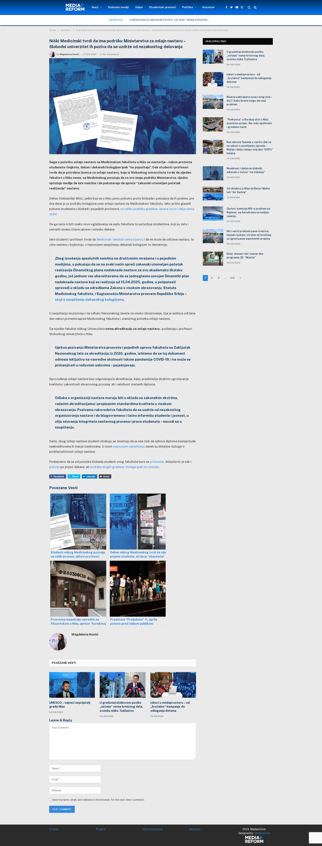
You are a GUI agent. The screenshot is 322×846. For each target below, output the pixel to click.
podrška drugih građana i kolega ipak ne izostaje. (125, 467)
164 (232, 278)
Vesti (94, 7)
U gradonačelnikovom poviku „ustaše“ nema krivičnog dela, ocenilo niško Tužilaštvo (171, 19)
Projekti (100, 829)
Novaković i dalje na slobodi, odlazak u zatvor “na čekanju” (246, 170)
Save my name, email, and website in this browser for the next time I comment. (98, 799)
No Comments (111, 54)
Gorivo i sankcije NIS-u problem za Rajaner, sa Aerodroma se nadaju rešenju (248, 212)
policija (54, 467)
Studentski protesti (162, 7)
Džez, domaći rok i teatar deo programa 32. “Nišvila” (245, 255)
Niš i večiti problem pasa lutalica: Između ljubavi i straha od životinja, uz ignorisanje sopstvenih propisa (249, 235)
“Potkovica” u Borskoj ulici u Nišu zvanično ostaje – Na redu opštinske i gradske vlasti (249, 123)
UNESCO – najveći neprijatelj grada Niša (69, 705)
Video (139, 7)
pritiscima (157, 462)
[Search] (255, 7)
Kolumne (208, 7)
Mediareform (262, 833)
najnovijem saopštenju (129, 446)
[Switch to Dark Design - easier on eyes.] (249, 7)
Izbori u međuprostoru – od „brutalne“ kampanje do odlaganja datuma (170, 707)
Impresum (195, 829)
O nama (53, 829)
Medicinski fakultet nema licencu (120, 239)
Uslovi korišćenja (152, 829)
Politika (187, 7)
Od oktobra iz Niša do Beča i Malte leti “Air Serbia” (248, 190)
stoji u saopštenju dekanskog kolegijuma (89, 299)
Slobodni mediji (118, 7)
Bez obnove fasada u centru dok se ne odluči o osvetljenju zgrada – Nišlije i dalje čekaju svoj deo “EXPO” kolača (250, 148)
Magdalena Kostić (69, 54)
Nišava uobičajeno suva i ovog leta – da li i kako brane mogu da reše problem (249, 100)
